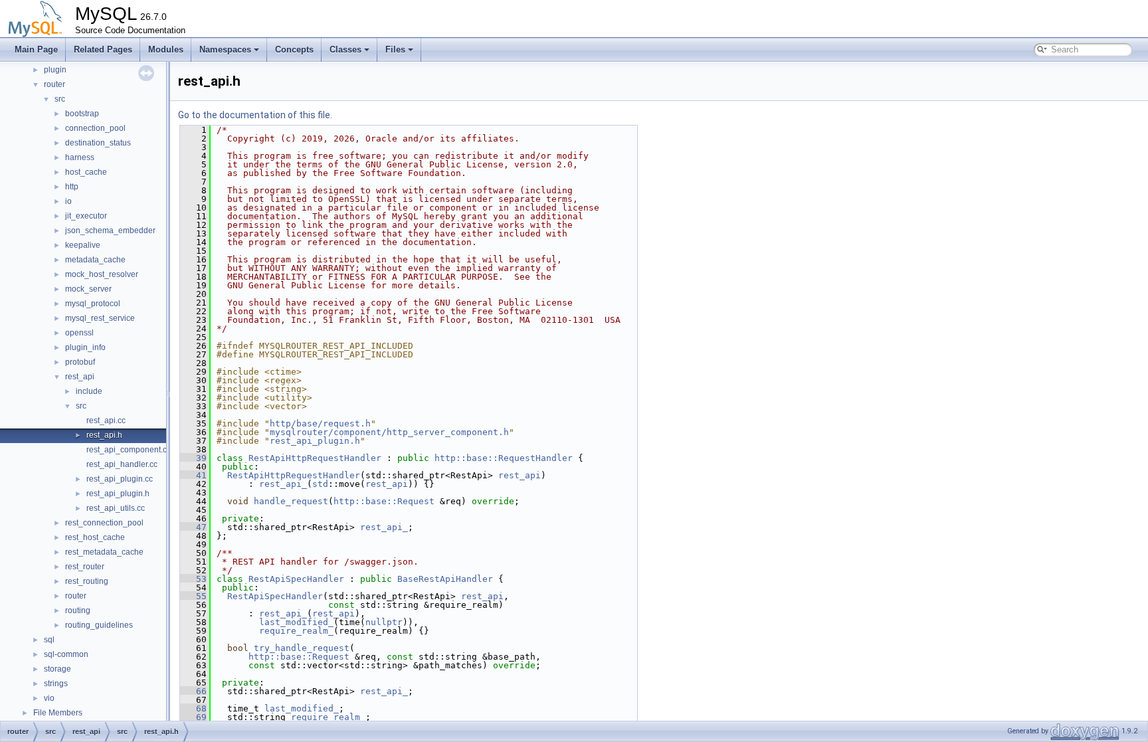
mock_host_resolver (101, 274)
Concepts (294, 49)
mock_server (88, 289)
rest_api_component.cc (128, 449)
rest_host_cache (95, 537)
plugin (55, 69)
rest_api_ (283, 484)
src (59, 99)
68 (193, 708)
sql (49, 639)
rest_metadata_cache (104, 552)
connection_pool (95, 128)
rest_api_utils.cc (115, 508)
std (320, 484)
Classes (345, 49)
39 (193, 458)
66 (193, 691)
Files (395, 49)
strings (56, 683)
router (54, 84)
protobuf (80, 362)
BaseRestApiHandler (445, 579)
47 (193, 527)
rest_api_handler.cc (121, 464)
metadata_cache (95, 259)
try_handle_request (301, 648)
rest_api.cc (106, 420)
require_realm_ (296, 631)
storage (57, 669)
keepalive (82, 245)
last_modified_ (296, 622)
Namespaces (225, 49)
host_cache (86, 172)
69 (193, 717)
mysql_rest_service (100, 318)
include (89, 391)
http (71, 186)
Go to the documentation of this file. (255, 115)
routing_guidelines (99, 625)
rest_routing (86, 581)
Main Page (36, 49)
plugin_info (85, 347)
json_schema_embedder (110, 230)
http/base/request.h (320, 423)
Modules (165, 49)
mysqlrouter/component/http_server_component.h (389, 432)
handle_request (291, 501)
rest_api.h (104, 435)
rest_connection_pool (104, 522)
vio (49, 698)
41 (193, 475)
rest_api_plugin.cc (119, 479)
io (68, 201)
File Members (57, 712)
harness (79, 157)
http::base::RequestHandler (503, 458)
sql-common (66, 654)
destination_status (98, 142)
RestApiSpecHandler (296, 579)
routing (77, 610)
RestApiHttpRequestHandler (314, 458)
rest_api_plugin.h (117, 493)
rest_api (79, 376)
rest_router (84, 566)
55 (193, 596)
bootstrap (82, 113)
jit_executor (86, 216)
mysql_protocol (92, 303)
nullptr (384, 622)
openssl (79, 332)
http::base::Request (384, 501)
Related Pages (103, 49)
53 (193, 579)
